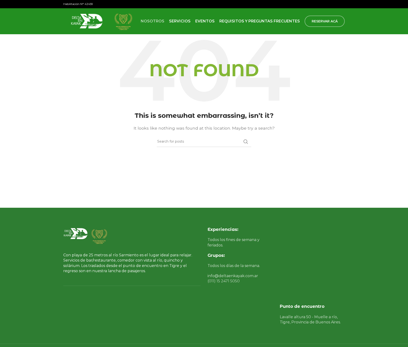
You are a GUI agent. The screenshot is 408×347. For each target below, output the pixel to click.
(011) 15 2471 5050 (224, 281)
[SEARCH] (245, 141)
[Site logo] (86, 21)
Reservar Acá (325, 21)
